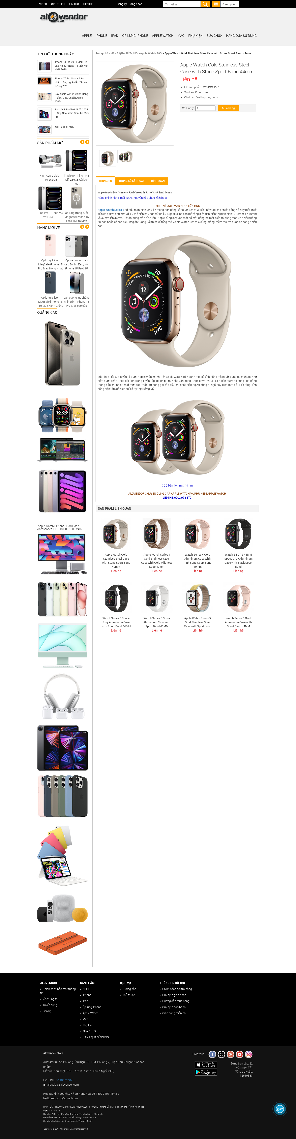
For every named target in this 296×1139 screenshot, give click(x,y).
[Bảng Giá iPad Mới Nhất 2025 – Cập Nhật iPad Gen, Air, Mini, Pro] (44, 114)
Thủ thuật (128, 995)
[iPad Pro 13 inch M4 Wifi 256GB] (50, 198)
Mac (180, 35)
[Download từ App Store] (206, 1064)
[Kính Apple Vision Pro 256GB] (50, 160)
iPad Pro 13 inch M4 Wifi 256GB (50, 215)
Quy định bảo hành (174, 1007)
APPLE (87, 35)
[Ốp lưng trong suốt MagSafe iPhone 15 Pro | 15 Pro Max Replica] (76, 198)
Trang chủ (102, 53)
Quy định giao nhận (174, 995)
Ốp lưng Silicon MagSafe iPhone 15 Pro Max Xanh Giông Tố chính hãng (50, 304)
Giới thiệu (58, 4)
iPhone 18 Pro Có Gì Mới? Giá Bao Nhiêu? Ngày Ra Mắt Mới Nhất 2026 (71, 65)
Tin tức (74, 4)
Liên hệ (88, 4)
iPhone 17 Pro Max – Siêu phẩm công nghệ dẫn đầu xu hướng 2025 (71, 82)
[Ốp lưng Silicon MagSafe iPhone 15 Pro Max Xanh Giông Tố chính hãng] (50, 282)
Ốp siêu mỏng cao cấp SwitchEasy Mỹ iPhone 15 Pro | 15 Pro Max (76, 266)
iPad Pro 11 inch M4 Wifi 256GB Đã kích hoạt (76, 179)
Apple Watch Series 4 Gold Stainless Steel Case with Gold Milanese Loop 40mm (156, 560)
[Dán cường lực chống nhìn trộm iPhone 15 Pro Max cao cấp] (76, 282)
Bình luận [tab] (158, 181)
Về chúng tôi (50, 999)
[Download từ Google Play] (206, 1072)
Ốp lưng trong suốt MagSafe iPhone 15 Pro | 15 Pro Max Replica (76, 219)
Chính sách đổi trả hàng (177, 989)
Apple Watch (162, 35)
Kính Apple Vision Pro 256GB (50, 177)
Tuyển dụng (50, 1005)
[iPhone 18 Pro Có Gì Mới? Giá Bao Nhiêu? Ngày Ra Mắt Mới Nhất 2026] (44, 66)
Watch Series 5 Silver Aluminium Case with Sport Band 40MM (156, 622)
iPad (114, 35)
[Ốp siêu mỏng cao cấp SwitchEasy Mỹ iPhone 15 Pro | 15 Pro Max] (76, 245)
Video (43, 4)
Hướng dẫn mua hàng (175, 1001)
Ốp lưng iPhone (135, 35)
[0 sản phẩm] (216, 3)
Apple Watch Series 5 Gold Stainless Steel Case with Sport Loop (197, 622)
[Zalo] (279, 1109)
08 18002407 (64, 1080)
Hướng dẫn (129, 989)
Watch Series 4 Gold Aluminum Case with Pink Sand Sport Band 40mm (197, 560)
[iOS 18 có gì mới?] (44, 129)
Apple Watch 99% (151, 53)
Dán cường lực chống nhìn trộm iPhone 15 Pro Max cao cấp (76, 302)
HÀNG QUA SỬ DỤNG (241, 35)
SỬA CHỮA (214, 35)
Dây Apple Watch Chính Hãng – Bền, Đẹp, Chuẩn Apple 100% (71, 97)
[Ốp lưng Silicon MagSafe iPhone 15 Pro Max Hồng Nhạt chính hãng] (50, 245)
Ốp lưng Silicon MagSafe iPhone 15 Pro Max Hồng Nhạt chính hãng (50, 266)
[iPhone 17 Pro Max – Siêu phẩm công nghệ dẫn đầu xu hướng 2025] (44, 80)
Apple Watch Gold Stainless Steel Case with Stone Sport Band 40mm (116, 560)
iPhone (101, 35)
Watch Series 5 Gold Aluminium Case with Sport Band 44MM (238, 622)
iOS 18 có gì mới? (64, 126)
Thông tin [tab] (105, 181)
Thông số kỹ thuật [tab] (131, 181)
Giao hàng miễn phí (174, 1013)
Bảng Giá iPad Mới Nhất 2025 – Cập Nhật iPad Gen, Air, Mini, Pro (72, 113)
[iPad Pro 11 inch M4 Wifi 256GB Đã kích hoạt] (76, 160)
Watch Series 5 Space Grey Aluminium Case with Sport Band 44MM (116, 622)
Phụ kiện (195, 35)
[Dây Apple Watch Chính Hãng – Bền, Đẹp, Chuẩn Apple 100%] (44, 96)
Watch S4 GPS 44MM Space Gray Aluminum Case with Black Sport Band (238, 560)
